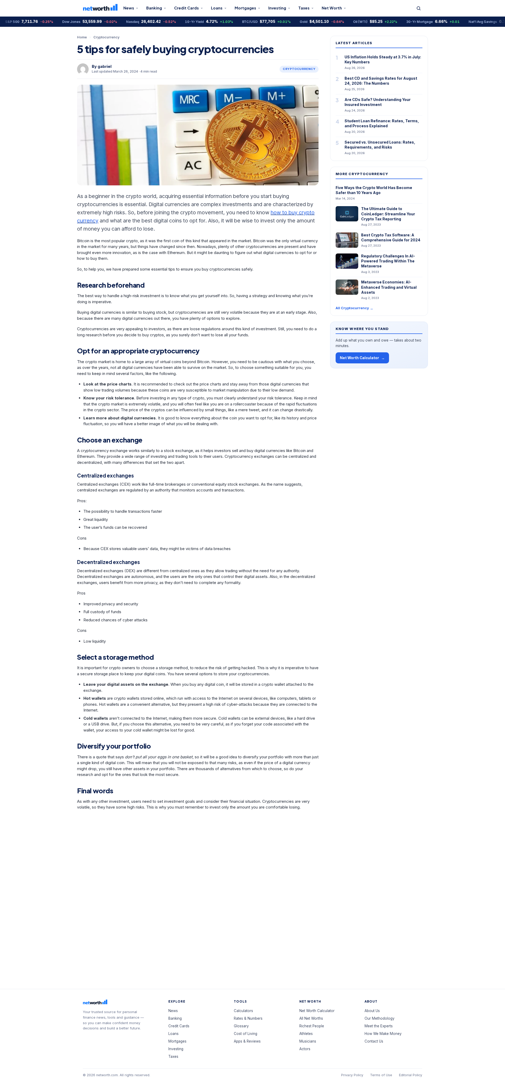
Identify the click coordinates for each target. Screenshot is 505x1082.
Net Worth (332, 8)
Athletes (306, 1034)
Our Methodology (380, 1018)
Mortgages (245, 8)
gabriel (105, 66)
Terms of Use (381, 1075)
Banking (154, 8)
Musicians (307, 1041)
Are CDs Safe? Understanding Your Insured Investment (378, 102)
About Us (372, 1011)
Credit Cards (186, 8)
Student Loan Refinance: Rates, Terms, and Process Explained (382, 123)
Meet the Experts (379, 1026)
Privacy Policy (352, 1075)
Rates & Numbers (248, 1018)
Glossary (241, 1026)
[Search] (418, 8)
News (128, 8)
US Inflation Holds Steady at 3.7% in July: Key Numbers (383, 59)
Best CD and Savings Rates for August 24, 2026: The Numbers (381, 80)
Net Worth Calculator (362, 358)
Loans (217, 8)
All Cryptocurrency (354, 308)
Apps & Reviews (247, 1041)
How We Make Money (383, 1034)
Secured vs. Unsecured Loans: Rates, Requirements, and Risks (380, 144)
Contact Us (374, 1041)
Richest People (311, 1026)
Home (82, 37)
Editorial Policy (410, 1075)
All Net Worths (311, 1018)
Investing (277, 8)
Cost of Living (245, 1034)
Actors (304, 1049)
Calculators (243, 1011)
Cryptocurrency (106, 37)
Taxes (304, 8)
